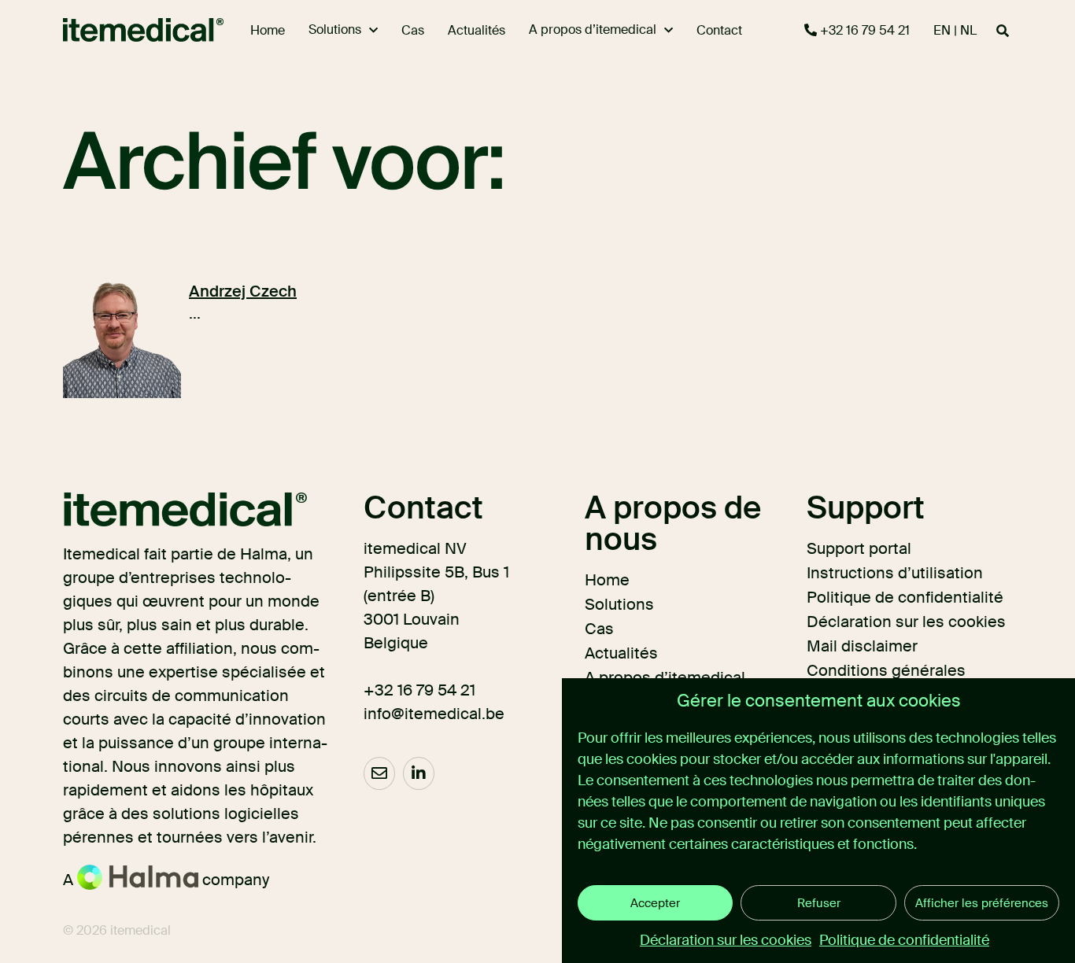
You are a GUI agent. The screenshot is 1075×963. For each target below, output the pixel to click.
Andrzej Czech (243, 291)
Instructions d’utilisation (895, 573)
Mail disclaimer (862, 646)
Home (607, 580)
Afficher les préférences (981, 903)
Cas (599, 628)
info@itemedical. (425, 713)
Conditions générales (886, 670)
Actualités (621, 653)
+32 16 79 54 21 (863, 30)
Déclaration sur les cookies (725, 940)
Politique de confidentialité (904, 940)
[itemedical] (123, 30)
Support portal (859, 548)
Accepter (655, 903)
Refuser (818, 903)
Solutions (619, 604)
